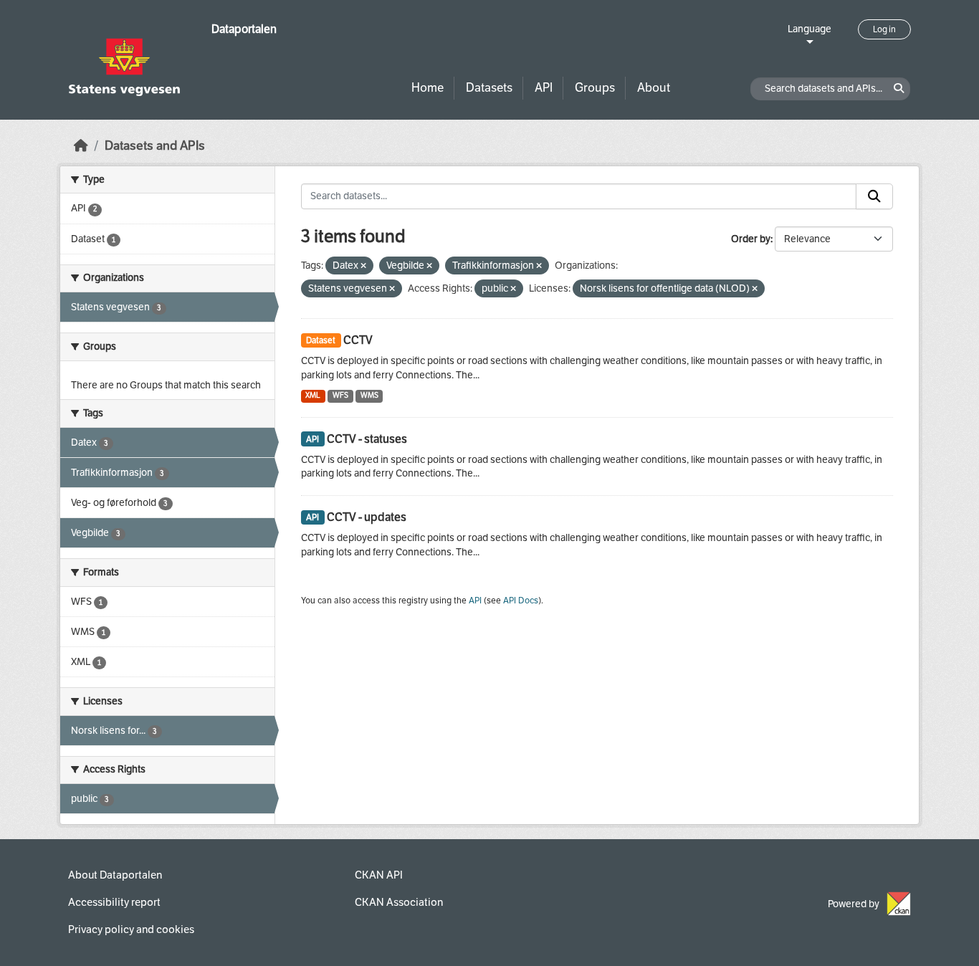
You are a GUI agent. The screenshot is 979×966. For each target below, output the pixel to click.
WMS (369, 395)
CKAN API (379, 875)
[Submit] (874, 196)
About (653, 87)
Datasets (489, 87)
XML (312, 395)
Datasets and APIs (155, 145)
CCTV (358, 340)
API (544, 87)
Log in (884, 29)
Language (809, 29)
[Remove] (363, 266)
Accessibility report (114, 902)
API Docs (520, 601)
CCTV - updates (366, 517)
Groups (595, 87)
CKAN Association (399, 902)
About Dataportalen (115, 875)
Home (427, 87)
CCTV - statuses (367, 439)
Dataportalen (244, 29)
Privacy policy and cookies (131, 929)
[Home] (81, 145)
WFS (340, 395)
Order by (750, 239)
